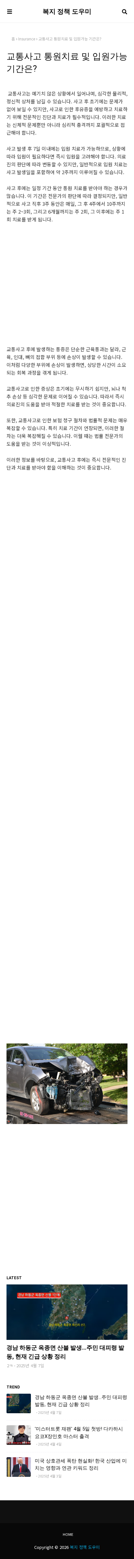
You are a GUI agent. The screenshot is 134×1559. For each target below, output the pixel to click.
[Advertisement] (67, 289)
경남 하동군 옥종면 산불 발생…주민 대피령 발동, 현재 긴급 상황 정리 (65, 1352)
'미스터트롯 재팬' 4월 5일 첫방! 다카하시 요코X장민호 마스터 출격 (79, 1432)
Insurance (26, 38)
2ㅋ (10, 1365)
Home (68, 1534)
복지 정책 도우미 (67, 11)
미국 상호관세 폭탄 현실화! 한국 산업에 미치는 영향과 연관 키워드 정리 (81, 1464)
